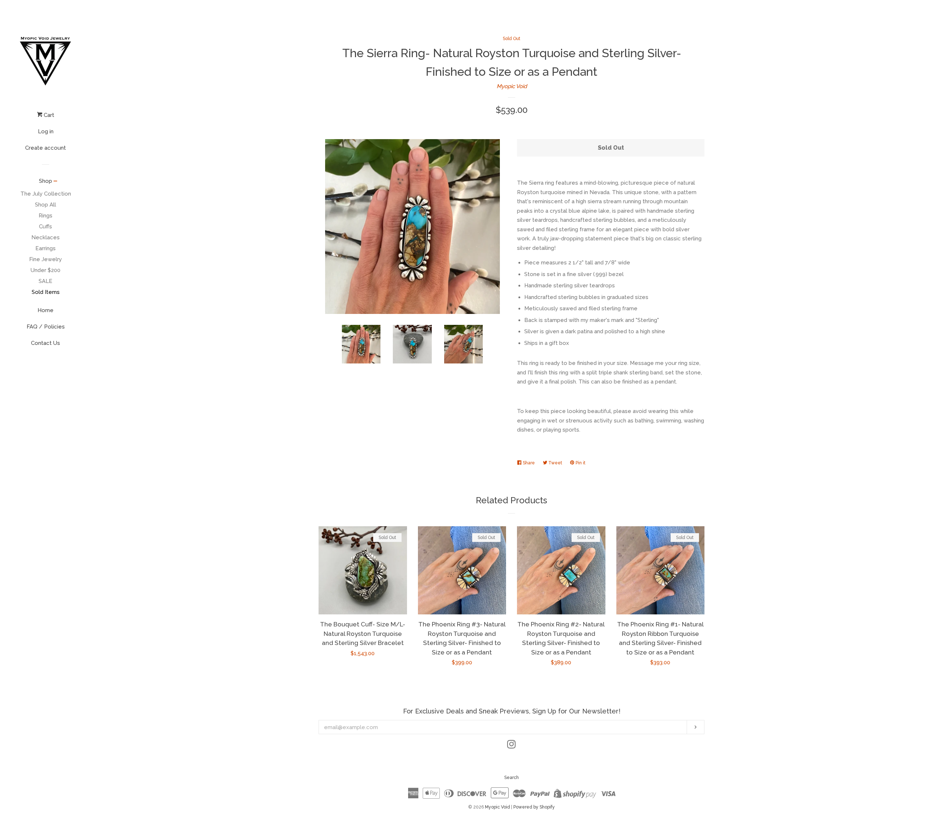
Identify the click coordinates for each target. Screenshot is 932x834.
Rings (45, 215)
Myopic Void (512, 86)
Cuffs (45, 226)
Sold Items (46, 292)
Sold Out (511, 38)
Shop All (45, 204)
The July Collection (45, 193)
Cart (48, 115)
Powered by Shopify (534, 807)
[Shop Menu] (55, 181)
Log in (46, 131)
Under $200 (45, 270)
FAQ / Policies (46, 326)
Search (511, 777)
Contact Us (45, 343)
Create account (45, 148)
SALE (45, 281)
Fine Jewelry (45, 259)
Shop (45, 181)
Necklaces (45, 237)
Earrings (45, 248)
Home (45, 310)
